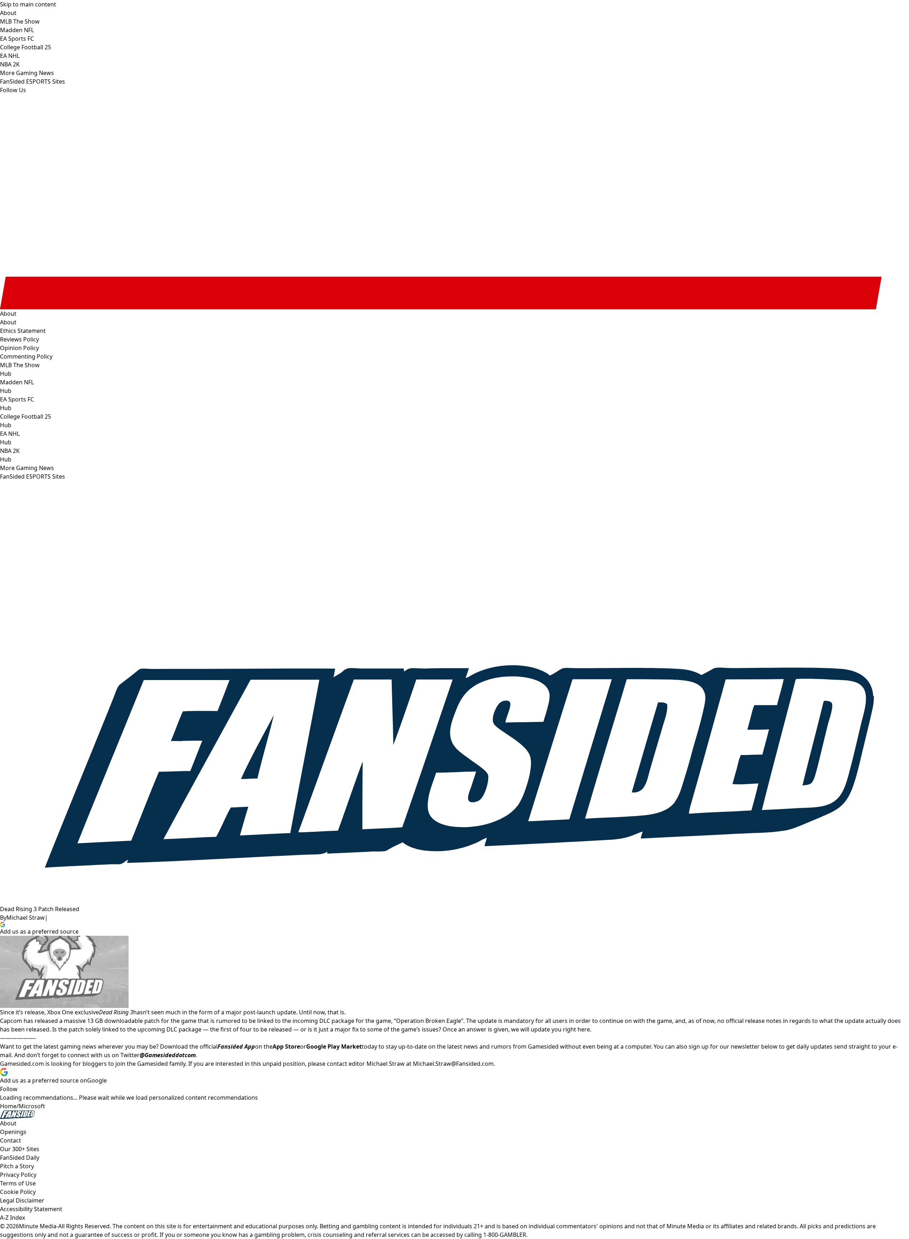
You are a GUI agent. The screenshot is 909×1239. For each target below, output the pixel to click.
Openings (13, 1132)
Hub (5, 374)
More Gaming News (27, 468)
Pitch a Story (17, 1166)
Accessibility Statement (31, 1209)
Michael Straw (25, 917)
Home (8, 1106)
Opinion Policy (19, 348)
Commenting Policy (26, 356)
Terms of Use (18, 1183)
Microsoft (32, 1106)
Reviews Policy (19, 339)
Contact (10, 1140)
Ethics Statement (23, 331)
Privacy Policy (18, 1175)
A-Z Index (12, 1217)
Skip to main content (28, 4)
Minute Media (37, 1226)
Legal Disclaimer (22, 1200)
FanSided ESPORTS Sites (32, 476)
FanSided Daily (19, 1157)
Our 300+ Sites (19, 1149)
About (8, 322)
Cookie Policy (18, 1192)
